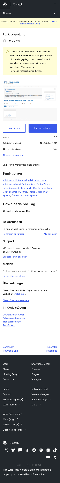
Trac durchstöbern (12, 321)
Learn (6, 389)
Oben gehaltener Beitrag (15, 192)
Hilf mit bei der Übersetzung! (39, 22)
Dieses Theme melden (14, 276)
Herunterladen (42, 128)
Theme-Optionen (36, 192)
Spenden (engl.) (41, 399)
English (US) (19, 294)
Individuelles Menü (12, 184)
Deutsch (14, 442)
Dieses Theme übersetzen (16, 300)
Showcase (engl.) (40, 363)
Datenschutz (10, 379)
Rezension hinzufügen (13, 234)
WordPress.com (13, 414)
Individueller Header (37, 180)
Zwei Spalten (31, 195)
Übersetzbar (18, 195)
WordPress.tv (11, 404)
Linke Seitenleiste (11, 188)
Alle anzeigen (50, 234)
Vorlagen (36, 379)
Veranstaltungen (40, 394)
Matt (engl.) (10, 419)
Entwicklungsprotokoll (13, 314)
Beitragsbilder (28, 184)
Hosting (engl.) (11, 374)
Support (7, 394)
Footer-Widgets (44, 184)
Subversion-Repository (14, 318)
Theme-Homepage (12, 155)
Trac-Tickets (9, 325)
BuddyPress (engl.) (14, 429)
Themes (7, 13)
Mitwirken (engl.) (40, 389)
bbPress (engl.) (12, 424)
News (6, 369)
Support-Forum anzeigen (15, 256)
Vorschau (14, 128)
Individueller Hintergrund (15, 180)
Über (5, 363)
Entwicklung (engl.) (13, 399)
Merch (36, 404)
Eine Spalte (26, 188)
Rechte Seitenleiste (42, 188)
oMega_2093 (14, 41)
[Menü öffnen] (55, 4)
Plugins (35, 374)
